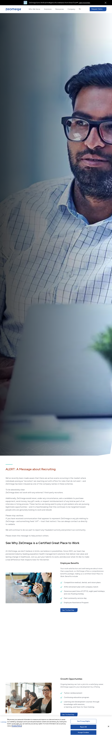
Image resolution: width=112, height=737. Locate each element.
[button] (34, 9)
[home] (13, 9)
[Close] (108, 726)
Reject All (83, 727)
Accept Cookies (83, 732)
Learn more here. (84, 3)
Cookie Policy (17, 726)
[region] (56, 726)
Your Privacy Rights (83, 721)
